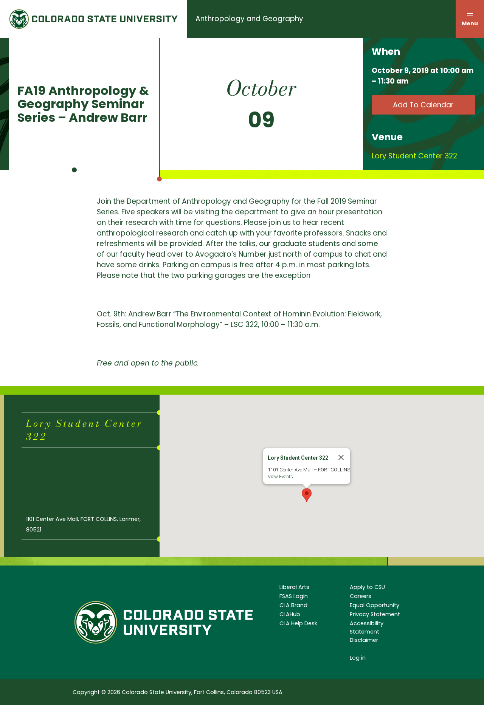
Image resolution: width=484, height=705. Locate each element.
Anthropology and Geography (249, 19)
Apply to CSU (367, 587)
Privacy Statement (375, 614)
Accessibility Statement (366, 627)
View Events (280, 476)
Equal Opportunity (374, 605)
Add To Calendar (423, 105)
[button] (307, 495)
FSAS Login (293, 596)
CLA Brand (293, 605)
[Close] (341, 457)
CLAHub (289, 614)
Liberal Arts (294, 587)
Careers (360, 596)
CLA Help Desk (298, 623)
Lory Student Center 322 (414, 156)
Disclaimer (364, 640)
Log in (358, 658)
